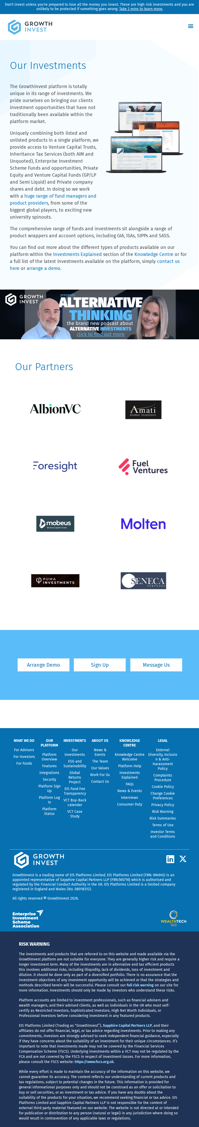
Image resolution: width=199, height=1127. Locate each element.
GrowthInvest (23, 875)
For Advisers (24, 750)
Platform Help (129, 766)
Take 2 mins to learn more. (141, 9)
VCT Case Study (74, 814)
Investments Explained (77, 254)
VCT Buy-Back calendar (74, 802)
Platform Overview (49, 757)
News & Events (100, 752)
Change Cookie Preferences (163, 795)
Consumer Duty (129, 804)
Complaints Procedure (162, 777)
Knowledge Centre (153, 254)
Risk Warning (162, 811)
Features (49, 766)
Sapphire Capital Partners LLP (84, 880)
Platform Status (49, 811)
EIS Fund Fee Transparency (75, 791)
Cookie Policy (163, 787)
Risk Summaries (163, 818)
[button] (191, 25)
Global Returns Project (74, 777)
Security (49, 779)
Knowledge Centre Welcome (130, 757)
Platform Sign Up (49, 788)
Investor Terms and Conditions (162, 834)
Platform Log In (49, 800)
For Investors (24, 757)
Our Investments (75, 752)
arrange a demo (43, 268)
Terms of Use (163, 825)
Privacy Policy (162, 805)
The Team (100, 761)
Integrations (49, 773)
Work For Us (100, 775)
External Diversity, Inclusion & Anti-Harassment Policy (162, 759)
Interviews (129, 797)
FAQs (130, 784)
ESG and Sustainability (74, 763)
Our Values (100, 768)
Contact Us (100, 781)
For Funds (24, 763)
